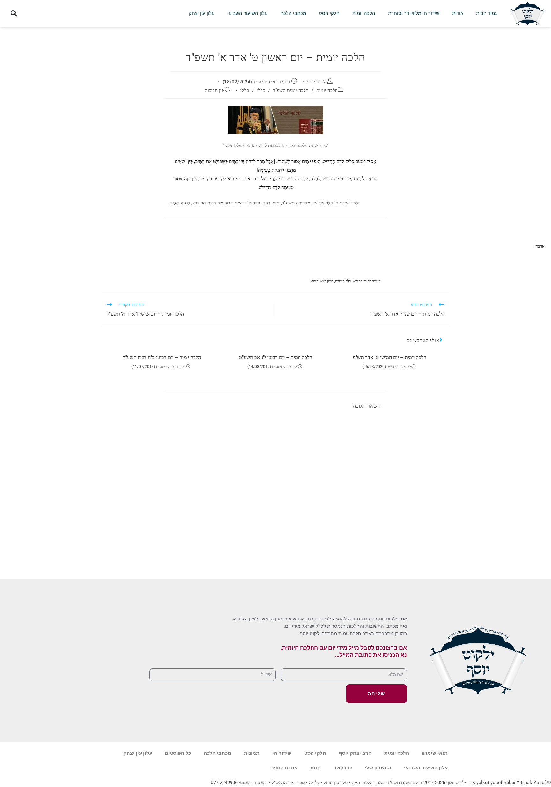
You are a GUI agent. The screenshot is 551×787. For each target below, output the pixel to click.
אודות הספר (284, 768)
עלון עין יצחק (202, 13)
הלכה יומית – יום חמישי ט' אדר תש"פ (389, 357)
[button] (13, 13)
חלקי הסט (329, 13)
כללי (261, 90)
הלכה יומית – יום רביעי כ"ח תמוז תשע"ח (161, 357)
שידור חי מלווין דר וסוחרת (413, 13)
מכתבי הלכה (293, 13)
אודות (457, 13)
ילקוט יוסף (317, 81)
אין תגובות (215, 90)
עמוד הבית (487, 13)
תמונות (252, 753)
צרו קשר (343, 768)
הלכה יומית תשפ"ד (291, 90)
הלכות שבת (343, 281)
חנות (315, 768)
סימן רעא (326, 281)
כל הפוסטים (178, 753)
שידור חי (281, 753)
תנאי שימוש (435, 753)
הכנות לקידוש (362, 281)
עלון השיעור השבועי (247, 13)
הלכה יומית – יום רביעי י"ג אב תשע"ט (275, 357)
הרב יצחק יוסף (355, 753)
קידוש (315, 281)
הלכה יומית (363, 13)
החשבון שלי (378, 768)
